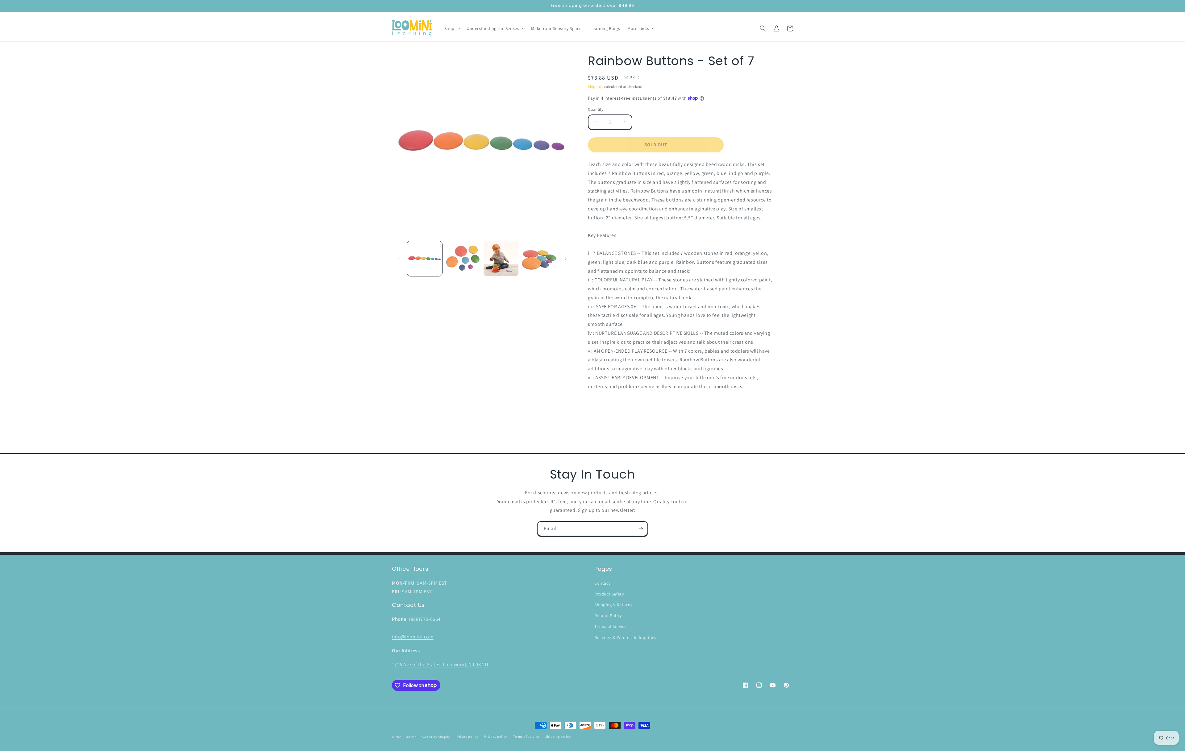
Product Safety (609, 594)
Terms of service (526, 736)
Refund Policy (608, 615)
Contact (602, 583)
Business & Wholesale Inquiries (625, 637)
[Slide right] (565, 258)
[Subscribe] (640, 528)
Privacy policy (495, 736)
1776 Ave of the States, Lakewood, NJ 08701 (440, 664)
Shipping (596, 86)
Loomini (411, 737)
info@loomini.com (413, 636)
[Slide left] (398, 258)
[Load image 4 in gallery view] (539, 258)
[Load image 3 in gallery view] (501, 258)
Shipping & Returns (613, 605)
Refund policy (467, 736)
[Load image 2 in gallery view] (462, 258)
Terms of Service (610, 626)
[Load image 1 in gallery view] (424, 258)
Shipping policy (558, 736)
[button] (452, 28)
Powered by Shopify (434, 737)
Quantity (595, 109)
